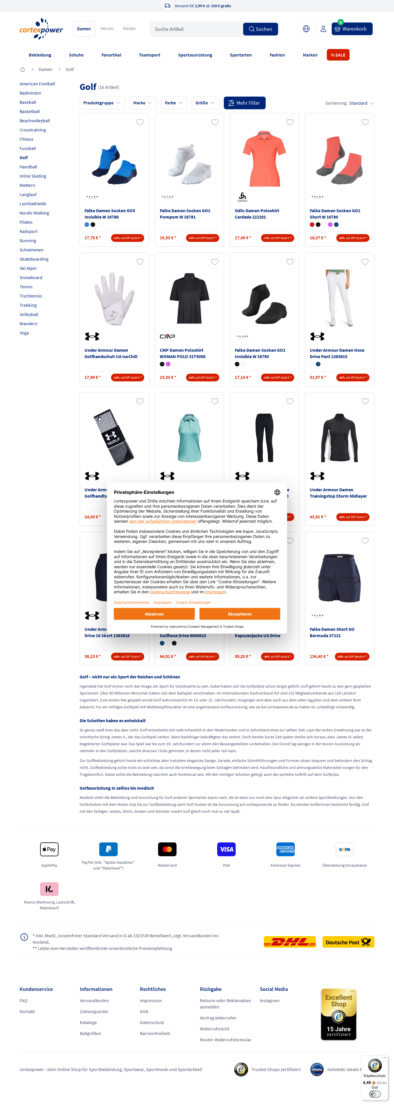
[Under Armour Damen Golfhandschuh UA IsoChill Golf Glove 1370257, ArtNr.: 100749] (114, 298)
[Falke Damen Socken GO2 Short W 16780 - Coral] (312, 224)
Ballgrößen (90, 1033)
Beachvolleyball (35, 120)
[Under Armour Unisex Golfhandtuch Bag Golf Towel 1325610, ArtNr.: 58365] (114, 438)
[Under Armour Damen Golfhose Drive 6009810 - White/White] (168, 643)
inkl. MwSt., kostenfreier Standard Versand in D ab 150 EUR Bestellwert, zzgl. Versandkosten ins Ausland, (126, 939)
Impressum (151, 1000)
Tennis (26, 286)
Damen (84, 28)
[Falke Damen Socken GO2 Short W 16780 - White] (324, 224)
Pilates (26, 222)
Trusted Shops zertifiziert (276, 1069)
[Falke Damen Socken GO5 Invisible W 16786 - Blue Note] (87, 224)
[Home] (22, 70)
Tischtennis (31, 296)
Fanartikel (111, 55)
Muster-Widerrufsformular (226, 1039)
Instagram (269, 1000)
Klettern (27, 185)
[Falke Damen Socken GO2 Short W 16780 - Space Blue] (336, 224)
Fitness (26, 139)
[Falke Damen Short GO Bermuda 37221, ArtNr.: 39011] (339, 577)
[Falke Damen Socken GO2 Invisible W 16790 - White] (243, 364)
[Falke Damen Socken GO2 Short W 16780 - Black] (318, 224)
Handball (28, 167)
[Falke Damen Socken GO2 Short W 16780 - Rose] (330, 224)
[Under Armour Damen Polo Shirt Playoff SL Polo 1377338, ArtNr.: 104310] (189, 438)
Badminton (30, 93)
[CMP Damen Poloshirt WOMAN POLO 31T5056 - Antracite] (162, 364)
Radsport (28, 231)
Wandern (28, 323)
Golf (70, 69)
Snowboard (31, 277)
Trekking (28, 305)
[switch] (375, 1094)
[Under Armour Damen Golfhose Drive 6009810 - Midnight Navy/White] (162, 643)
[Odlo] (243, 197)
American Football (37, 83)
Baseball (28, 102)
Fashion (277, 55)
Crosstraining (33, 130)
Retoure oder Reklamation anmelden (225, 1004)
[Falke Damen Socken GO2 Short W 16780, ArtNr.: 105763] (339, 159)
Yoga (24, 333)
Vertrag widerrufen (218, 1018)
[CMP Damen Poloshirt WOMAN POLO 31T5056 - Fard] (168, 364)
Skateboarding (34, 259)
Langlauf (28, 194)
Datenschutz (152, 1022)
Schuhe (76, 55)
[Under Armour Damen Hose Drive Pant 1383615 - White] (312, 364)
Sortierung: (346, 103)
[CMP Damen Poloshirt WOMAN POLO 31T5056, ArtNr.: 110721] (189, 298)
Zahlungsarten (94, 1011)
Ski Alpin (28, 268)
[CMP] (168, 336)
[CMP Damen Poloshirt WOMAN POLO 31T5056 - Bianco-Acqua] (174, 364)
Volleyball (29, 314)
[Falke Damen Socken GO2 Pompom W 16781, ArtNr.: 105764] (189, 159)
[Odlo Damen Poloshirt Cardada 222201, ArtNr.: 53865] (264, 159)
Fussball (28, 148)
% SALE (338, 55)
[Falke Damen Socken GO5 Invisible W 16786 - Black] (93, 224)
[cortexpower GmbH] (41, 29)
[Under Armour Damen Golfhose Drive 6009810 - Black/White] (174, 643)
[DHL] (293, 942)
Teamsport (149, 55)
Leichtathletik (33, 203)
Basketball (30, 111)
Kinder (129, 28)
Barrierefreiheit (155, 1033)
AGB (144, 1011)
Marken (310, 55)
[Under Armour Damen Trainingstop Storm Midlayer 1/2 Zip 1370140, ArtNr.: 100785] (339, 438)
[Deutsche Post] (348, 942)
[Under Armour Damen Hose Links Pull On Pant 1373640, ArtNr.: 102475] (264, 438)
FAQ (23, 1000)
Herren (107, 28)
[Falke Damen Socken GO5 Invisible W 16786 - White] (99, 224)
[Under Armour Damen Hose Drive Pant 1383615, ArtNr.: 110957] (339, 298)
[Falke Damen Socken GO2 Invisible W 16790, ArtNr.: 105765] (264, 298)
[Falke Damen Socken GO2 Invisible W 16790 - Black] (237, 364)
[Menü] (384, 1058)
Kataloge (88, 1022)
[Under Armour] (93, 336)
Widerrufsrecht (214, 1029)
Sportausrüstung (195, 55)
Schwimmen (32, 250)
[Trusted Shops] (347, 1015)
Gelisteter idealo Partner (350, 1069)
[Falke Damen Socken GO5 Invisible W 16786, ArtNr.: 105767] (114, 159)
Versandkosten (94, 1000)
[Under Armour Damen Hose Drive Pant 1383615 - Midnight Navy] (318, 364)
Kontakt (27, 1011)
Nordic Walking (34, 213)
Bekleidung (40, 55)
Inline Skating (33, 176)
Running (28, 240)
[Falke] (93, 197)
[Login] (325, 29)
